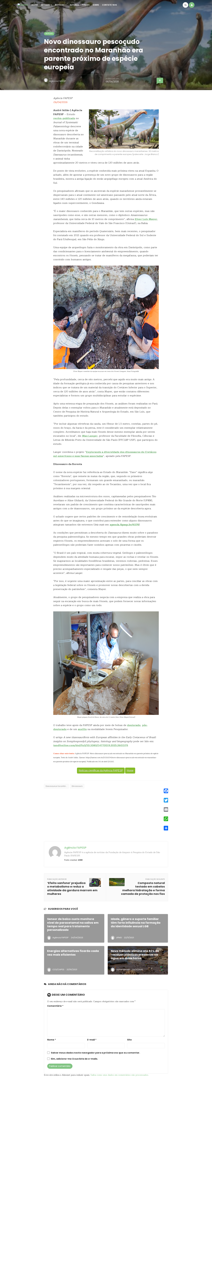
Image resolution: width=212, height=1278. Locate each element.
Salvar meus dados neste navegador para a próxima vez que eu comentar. (95, 1052)
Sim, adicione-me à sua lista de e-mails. (74, 1058)
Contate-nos (109, 5)
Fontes (86, 5)
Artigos (45, 5)
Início (34, 5)
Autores (74, 5)
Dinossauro (77, 786)
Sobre (96, 5)
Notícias (60, 5)
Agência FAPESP (57, 81)
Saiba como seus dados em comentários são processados (119, 1075)
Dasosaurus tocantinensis (57, 786)
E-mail (91, 1039)
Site (129, 1039)
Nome (51, 1039)
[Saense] (23, 4)
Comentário (55, 1005)
